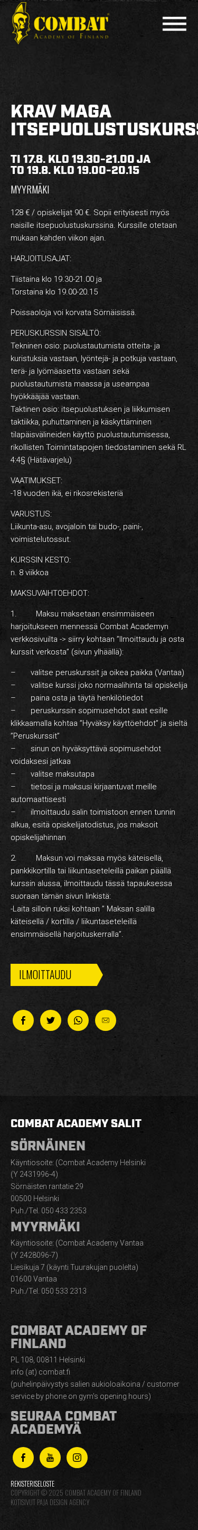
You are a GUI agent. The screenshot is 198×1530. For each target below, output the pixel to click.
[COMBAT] (63, 24)
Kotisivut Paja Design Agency (50, 1502)
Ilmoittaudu (45, 974)
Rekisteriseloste (32, 1484)
